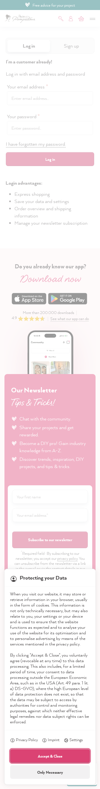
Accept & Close (50, 756)
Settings (76, 739)
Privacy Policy (27, 739)
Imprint (53, 739)
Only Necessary (50, 772)
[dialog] (50, 394)
